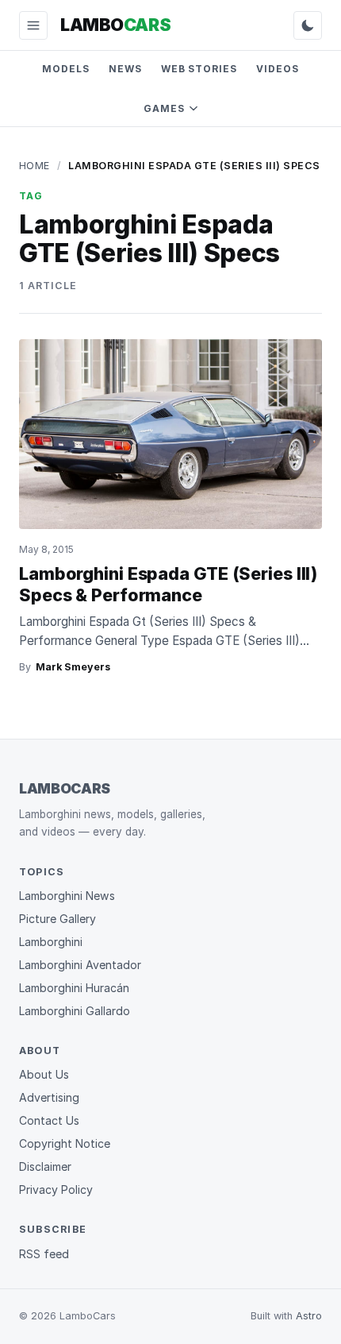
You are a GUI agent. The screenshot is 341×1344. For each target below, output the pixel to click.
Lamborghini (50, 941)
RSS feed (44, 1254)
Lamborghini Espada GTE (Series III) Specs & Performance (168, 584)
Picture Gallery (57, 918)
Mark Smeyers (73, 667)
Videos (277, 69)
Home (34, 166)
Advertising (49, 1097)
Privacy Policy (56, 1189)
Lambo (115, 24)
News (125, 69)
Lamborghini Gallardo (74, 1011)
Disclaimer (45, 1166)
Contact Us (49, 1120)
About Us (44, 1074)
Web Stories (199, 69)
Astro (309, 1316)
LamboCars (64, 788)
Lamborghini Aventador (80, 964)
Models (66, 69)
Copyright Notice (64, 1143)
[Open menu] (33, 25)
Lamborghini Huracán (74, 987)
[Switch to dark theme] (307, 25)
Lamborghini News (67, 895)
